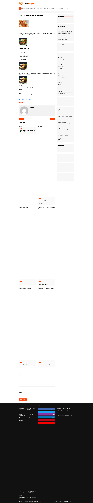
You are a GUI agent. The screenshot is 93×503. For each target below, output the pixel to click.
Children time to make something (63, 135)
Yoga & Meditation (61, 93)
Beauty (27, 8)
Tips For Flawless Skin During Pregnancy (65, 31)
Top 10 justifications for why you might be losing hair (46, 283)
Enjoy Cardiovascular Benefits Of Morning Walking (27, 131)
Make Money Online (61, 77)
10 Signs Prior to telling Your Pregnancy (63, 408)
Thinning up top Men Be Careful (27, 364)
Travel (57, 8)
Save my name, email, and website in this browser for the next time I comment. (32, 396)
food (21, 102)
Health (38, 8)
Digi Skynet (62, 26)
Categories (23, 8)
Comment (21, 374)
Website (20, 392)
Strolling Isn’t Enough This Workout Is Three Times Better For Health (46, 202)
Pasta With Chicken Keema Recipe (25, 99)
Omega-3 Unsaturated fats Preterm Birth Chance (65, 415)
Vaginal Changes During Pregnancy (64, 33)
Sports (66, 8)
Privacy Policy (72, 501)
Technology (53, 8)
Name (20, 383)
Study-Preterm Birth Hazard (62, 39)
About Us (55, 501)
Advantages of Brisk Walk (25, 283)
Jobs (45, 8)
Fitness (41, 8)
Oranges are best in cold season (63, 109)
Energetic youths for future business (64, 128)
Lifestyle (31, 8)
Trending (59, 91)
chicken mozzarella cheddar (38, 34)
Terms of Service (65, 501)
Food (35, 8)
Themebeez (40, 501)
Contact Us (60, 501)
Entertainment (61, 8)
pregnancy (59, 82)
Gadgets (48, 8)
